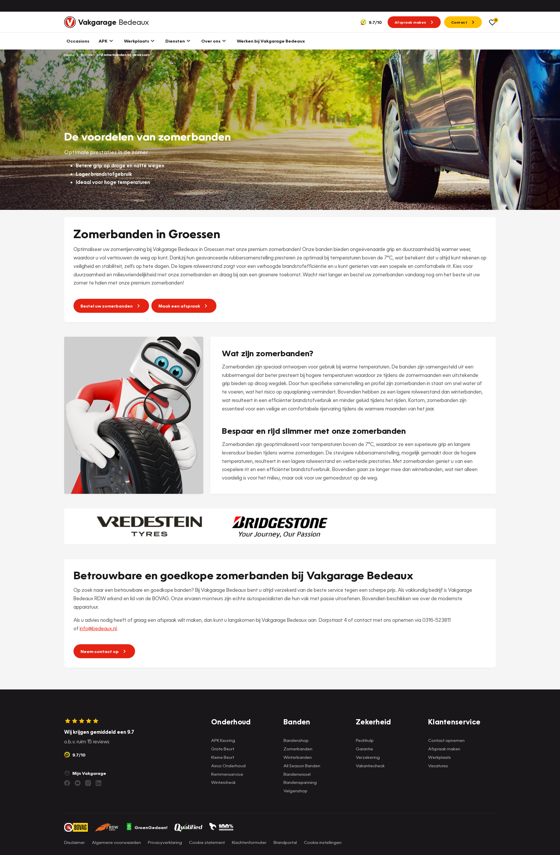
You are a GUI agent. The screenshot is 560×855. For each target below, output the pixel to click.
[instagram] (88, 783)
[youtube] (77, 783)
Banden (87, 55)
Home (69, 55)
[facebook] (67, 783)
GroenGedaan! (150, 827)
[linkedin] (99, 783)
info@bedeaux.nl (98, 628)
